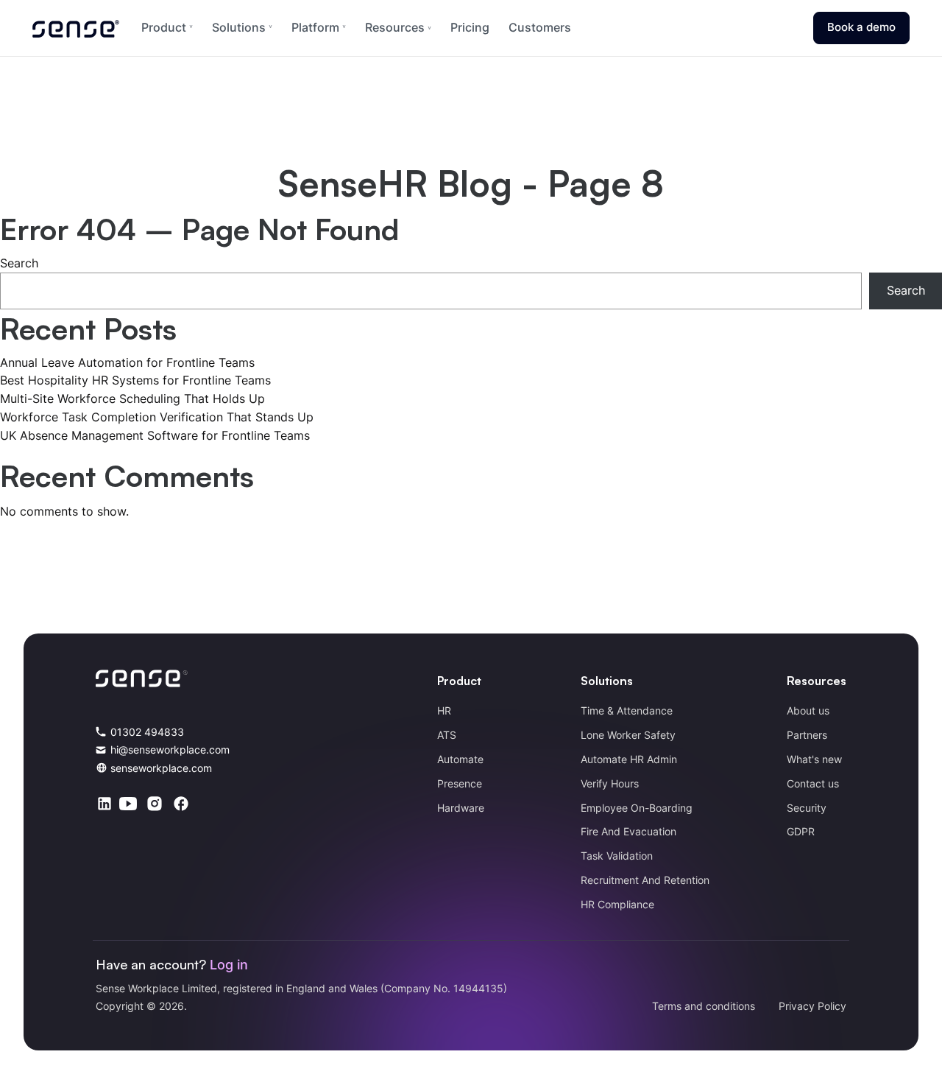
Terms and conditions (703, 1006)
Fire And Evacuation (628, 831)
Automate (460, 759)
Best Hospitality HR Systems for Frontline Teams (135, 380)
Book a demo (861, 27)
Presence (459, 783)
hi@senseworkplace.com (170, 749)
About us (808, 710)
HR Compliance (617, 904)
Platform (315, 27)
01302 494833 (147, 732)
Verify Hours (610, 783)
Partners (807, 735)
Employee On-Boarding (637, 807)
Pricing (469, 27)
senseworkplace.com (161, 768)
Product (163, 27)
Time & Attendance (627, 710)
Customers (540, 27)
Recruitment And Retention (645, 880)
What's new (814, 759)
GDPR (801, 831)
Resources (396, 27)
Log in (229, 964)
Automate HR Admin (629, 759)
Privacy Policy (812, 1006)
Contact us (813, 783)
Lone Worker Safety (628, 735)
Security (806, 807)
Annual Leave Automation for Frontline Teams (127, 362)
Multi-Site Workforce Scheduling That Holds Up (132, 398)
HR (444, 710)
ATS (446, 735)
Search (19, 263)
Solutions (239, 27)
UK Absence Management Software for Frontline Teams (155, 435)
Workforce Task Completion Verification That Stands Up (157, 417)
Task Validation (617, 855)
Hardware (460, 807)
